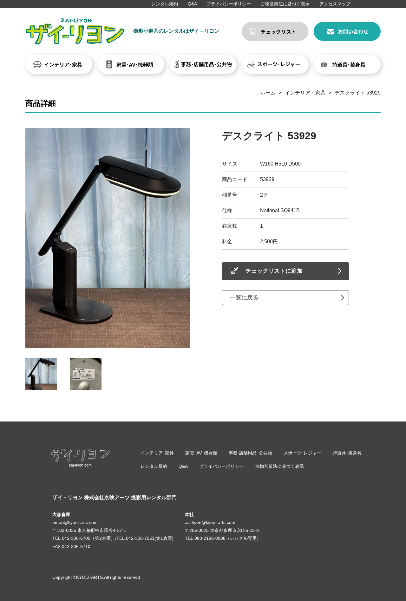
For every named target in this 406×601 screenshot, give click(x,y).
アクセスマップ (334, 3)
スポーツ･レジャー (302, 452)
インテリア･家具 (157, 452)
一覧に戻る (244, 297)
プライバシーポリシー (228, 3)
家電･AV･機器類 (201, 452)
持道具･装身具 (347, 452)
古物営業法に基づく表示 (285, 3)
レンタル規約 (164, 3)
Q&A (192, 3)
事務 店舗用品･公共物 (250, 452)
